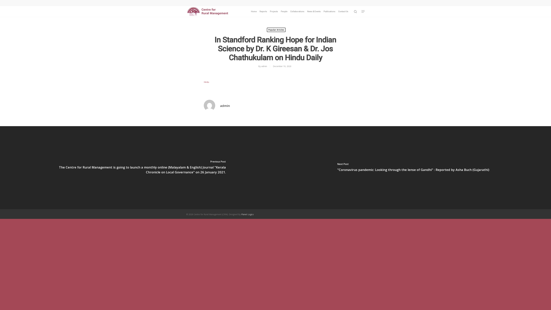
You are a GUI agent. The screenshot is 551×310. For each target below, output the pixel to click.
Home (254, 11)
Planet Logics (247, 214)
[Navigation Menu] (363, 11)
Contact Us (343, 11)
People (284, 11)
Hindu (206, 82)
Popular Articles (276, 29)
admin (264, 66)
